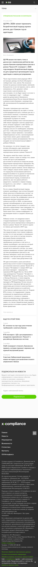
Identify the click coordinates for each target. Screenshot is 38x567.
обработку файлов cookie (10, 565)
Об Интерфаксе (8, 454)
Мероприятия (7, 440)
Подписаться (19, 397)
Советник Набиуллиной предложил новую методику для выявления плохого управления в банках (18, 359)
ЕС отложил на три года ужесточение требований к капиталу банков (17, 327)
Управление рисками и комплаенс (17, 16)
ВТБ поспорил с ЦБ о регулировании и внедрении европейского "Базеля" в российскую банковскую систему (17, 337)
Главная (4, 432)
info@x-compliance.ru (8, 543)
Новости (5, 436)
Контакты (5, 451)
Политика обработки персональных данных (16, 552)
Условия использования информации (14, 554)
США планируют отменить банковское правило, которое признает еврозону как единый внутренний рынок (18, 348)
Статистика (6, 447)
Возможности (7, 443)
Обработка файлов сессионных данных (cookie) (17, 557)
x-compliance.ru (10, 559)
